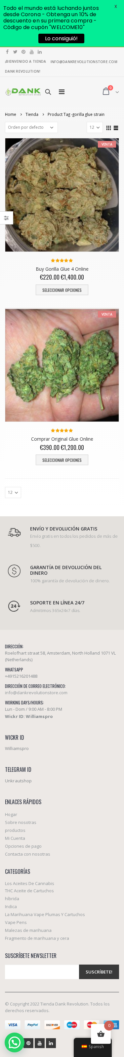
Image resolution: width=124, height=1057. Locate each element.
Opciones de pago (23, 846)
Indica (11, 906)
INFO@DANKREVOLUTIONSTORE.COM (84, 61)
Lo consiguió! (61, 38)
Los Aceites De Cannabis (29, 883)
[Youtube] (32, 51)
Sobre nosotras (20, 822)
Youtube (40, 1043)
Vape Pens (16, 922)
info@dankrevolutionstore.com (36, 693)
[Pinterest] (24, 51)
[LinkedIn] (40, 51)
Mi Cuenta (15, 838)
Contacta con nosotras (27, 854)
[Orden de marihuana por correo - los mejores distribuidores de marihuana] (23, 91)
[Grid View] (109, 127)
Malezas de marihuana (28, 930)
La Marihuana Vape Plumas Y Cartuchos (45, 914)
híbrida (12, 899)
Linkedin (51, 1043)
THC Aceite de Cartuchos (29, 891)
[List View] (116, 127)
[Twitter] (16, 51)
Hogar (11, 814)
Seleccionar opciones (62, 290)
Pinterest (28, 1043)
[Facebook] (7, 51)
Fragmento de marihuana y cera (37, 938)
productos (15, 830)
